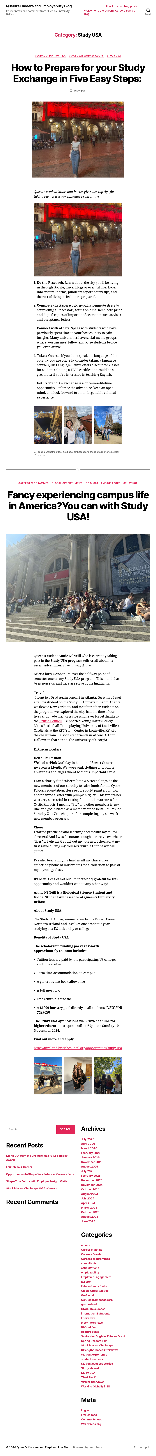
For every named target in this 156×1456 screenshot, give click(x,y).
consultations (90, 1268)
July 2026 (87, 1139)
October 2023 (90, 1212)
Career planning (92, 1249)
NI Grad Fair (89, 1327)
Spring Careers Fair (94, 1340)
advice (85, 1245)
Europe (85, 1281)
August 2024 (89, 1194)
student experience (101, 451)
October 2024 (90, 1189)
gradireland (89, 1304)
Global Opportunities (50, 55)
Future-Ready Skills (94, 1286)
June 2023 (88, 1221)
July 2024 (87, 1198)
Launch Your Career (19, 1167)
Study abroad (90, 1368)
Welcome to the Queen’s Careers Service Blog (109, 12)
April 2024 (88, 1203)
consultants (89, 1263)
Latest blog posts (126, 6)
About (109, 6)
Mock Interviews (92, 1322)
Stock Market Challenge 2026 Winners (31, 1188)
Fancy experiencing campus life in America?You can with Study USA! (78, 506)
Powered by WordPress (87, 1447)
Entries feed (89, 1414)
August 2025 (89, 1166)
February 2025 (91, 1175)
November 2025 (92, 1162)
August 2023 (89, 1216)
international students (95, 1313)
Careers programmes (33, 483)
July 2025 (87, 1171)
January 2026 (90, 1157)
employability (90, 1272)
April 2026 (88, 1143)
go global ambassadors (76, 451)
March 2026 (89, 1148)
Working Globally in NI (95, 1386)
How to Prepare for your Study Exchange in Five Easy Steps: (78, 73)
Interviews (88, 1318)
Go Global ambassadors (86, 55)
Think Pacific (89, 1377)
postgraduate (90, 1331)
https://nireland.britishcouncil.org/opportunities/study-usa (78, 1048)
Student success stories (97, 1363)
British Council (50, 721)
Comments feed (91, 1419)
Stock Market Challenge (97, 1345)
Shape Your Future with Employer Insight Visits (37, 1181)
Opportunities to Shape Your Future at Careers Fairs (40, 1174)
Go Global (87, 1295)
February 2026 (91, 1152)
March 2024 (89, 1207)
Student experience (94, 1354)
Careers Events (91, 1254)
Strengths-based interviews (99, 1350)
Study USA (114, 55)
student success (92, 1359)
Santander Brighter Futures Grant (103, 1336)
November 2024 (92, 1184)
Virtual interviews (92, 1382)
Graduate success (93, 1309)
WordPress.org (91, 1424)
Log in (85, 1410)
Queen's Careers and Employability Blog (39, 6)
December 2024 (92, 1180)
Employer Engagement (96, 1277)
